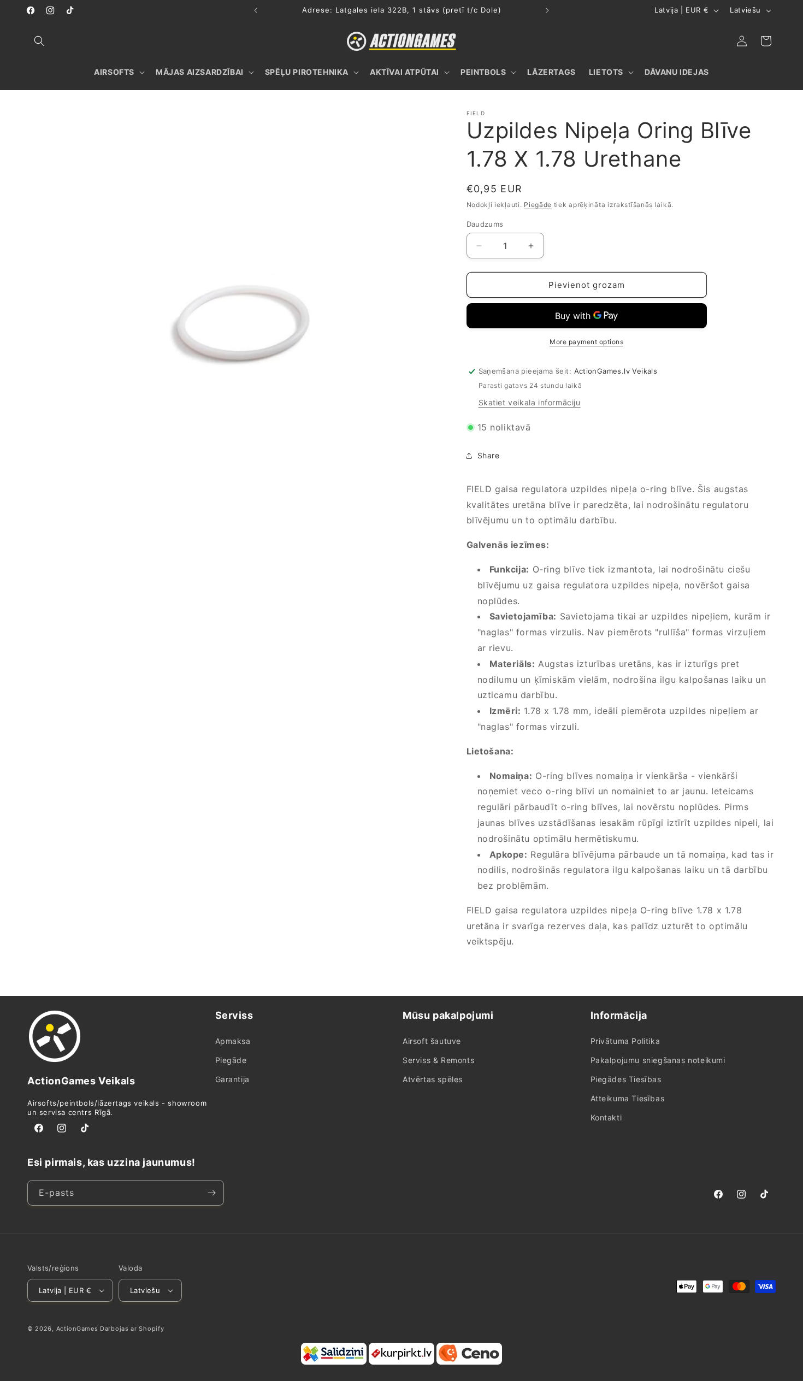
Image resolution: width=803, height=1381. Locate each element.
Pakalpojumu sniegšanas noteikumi (658, 1060)
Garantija (232, 1079)
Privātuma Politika (625, 1041)
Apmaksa (233, 1041)
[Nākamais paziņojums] (547, 10)
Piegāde (538, 204)
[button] (39, 41)
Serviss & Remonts (438, 1060)
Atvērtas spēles (433, 1079)
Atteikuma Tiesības (628, 1098)
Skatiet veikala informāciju (530, 402)
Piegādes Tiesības (626, 1079)
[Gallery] (233, 316)
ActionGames (77, 1328)
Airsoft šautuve (432, 1041)
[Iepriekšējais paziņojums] (256, 10)
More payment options (586, 342)
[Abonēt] (211, 1193)
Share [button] (488, 455)
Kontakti (606, 1117)
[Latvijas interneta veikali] (401, 1362)
